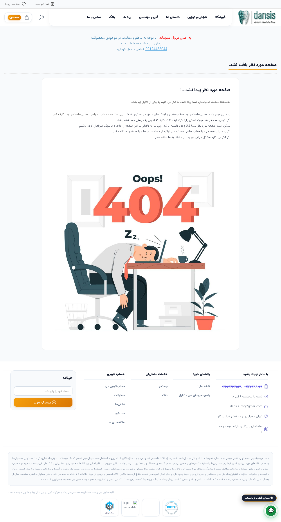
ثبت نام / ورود (41, 4)
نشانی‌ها (120, 404)
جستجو (163, 386)
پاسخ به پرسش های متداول (194, 395)
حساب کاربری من (115, 386)
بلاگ (165, 395)
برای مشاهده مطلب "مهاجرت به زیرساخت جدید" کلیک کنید (88, 114)
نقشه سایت (203, 386)
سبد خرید (119, 413)
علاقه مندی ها (117, 422)
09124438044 (156, 49)
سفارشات (119, 395)
